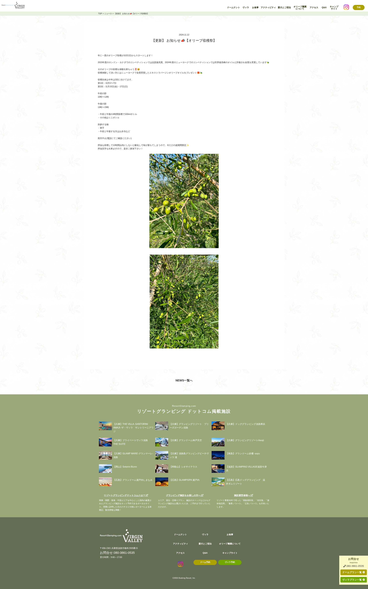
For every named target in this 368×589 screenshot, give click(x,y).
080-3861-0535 (355, 566)
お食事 (255, 7)
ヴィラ (246, 7)
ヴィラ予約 (230, 562)
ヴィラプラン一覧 (352, 580)
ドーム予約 (205, 562)
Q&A (324, 7)
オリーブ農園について (300, 7)
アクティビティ (268, 7)
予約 (359, 7)
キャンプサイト (334, 7)
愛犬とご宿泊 (284, 7)
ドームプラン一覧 (352, 572)
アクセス (314, 7)
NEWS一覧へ (184, 380)
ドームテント (233, 7)
